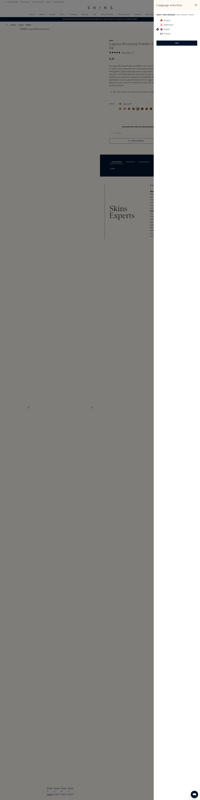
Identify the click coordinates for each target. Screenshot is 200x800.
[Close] (195, 5)
